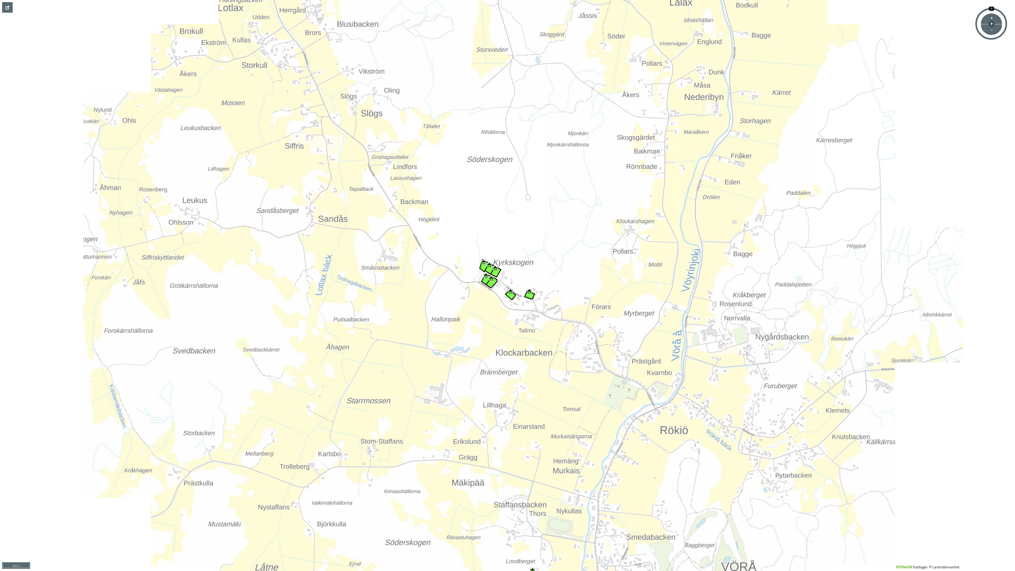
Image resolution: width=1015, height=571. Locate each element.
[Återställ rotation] (991, 24)
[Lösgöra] (7, 7)
